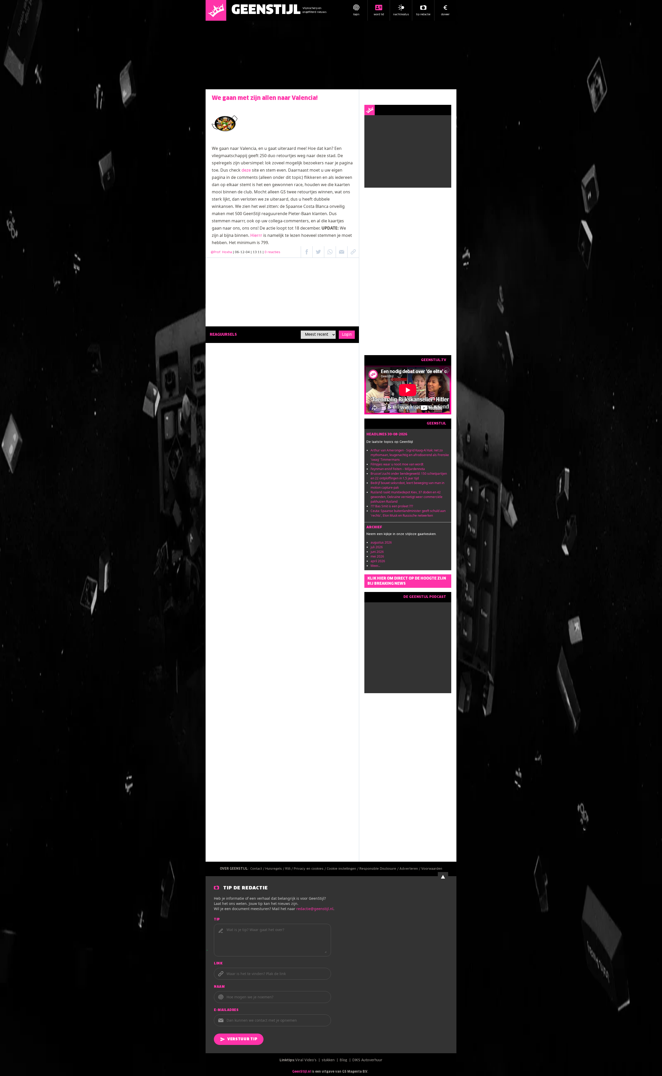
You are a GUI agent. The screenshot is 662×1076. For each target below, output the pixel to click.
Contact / (257, 868)
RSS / (289, 868)
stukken (328, 1060)
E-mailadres (226, 1010)
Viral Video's (306, 1060)
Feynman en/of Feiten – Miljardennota (398, 469)
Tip (217, 919)
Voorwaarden (431, 868)
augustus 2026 (381, 542)
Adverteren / (410, 868)
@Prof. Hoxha (221, 252)
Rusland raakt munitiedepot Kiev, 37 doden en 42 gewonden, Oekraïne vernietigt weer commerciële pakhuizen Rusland (406, 497)
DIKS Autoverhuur (367, 1060)
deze (246, 170)
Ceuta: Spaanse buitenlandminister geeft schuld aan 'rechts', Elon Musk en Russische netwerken (408, 513)
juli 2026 (377, 547)
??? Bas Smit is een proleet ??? (392, 506)
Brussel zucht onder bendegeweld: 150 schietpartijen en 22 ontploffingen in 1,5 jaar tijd (409, 475)
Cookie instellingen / (343, 868)
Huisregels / (275, 868)
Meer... (375, 565)
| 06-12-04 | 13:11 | (256, 252)
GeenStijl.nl (301, 1071)
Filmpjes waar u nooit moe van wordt (397, 464)
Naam (219, 987)
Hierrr (256, 235)
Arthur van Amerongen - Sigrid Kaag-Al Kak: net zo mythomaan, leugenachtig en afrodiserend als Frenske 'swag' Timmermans (410, 455)
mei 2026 (377, 556)
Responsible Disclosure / (379, 868)
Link (218, 963)
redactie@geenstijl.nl (314, 908)
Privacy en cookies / (310, 868)
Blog (343, 1060)
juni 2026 (377, 552)
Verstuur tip (242, 1039)
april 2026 (378, 561)
